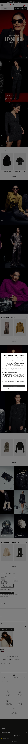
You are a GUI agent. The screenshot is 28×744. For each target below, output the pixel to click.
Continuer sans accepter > (20, 353)
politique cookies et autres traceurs (10, 372)
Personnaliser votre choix (14, 388)
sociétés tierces (12, 357)
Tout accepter (14, 386)
